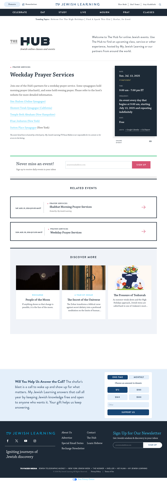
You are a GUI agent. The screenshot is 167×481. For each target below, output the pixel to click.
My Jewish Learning (137, 468)
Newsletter (31, 4)
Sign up (141, 164)
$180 (139, 389)
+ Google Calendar (132, 130)
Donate (12, 4)
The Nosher (98, 468)
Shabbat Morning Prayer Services (71, 207)
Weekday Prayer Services (66, 232)
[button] (150, 141)
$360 (117, 397)
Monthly (139, 377)
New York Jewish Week (79, 468)
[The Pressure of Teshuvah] (129, 277)
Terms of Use (109, 472)
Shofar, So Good (121, 19)
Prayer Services (22, 67)
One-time (117, 377)
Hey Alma (121, 468)
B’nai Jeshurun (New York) (25, 121)
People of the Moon (38, 300)
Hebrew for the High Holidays (67, 19)
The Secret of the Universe (83, 300)
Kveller (111, 468)
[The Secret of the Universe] (84, 277)
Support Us (128, 412)
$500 (139, 397)
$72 (117, 389)
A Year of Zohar (84, 295)
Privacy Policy (96, 472)
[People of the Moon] (38, 277)
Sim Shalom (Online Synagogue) (28, 101)
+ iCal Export (145, 130)
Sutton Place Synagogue (23, 127)
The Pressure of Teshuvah (130, 295)
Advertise (67, 437)
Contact (91, 432)
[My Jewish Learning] (30, 435)
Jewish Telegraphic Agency (52, 468)
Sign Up (152, 445)
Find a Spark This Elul (98, 19)
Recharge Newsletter (73, 448)
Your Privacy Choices (86, 479)
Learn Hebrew (94, 443)
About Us (67, 432)
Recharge (37, 295)
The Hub (91, 437)
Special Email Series (73, 443)
